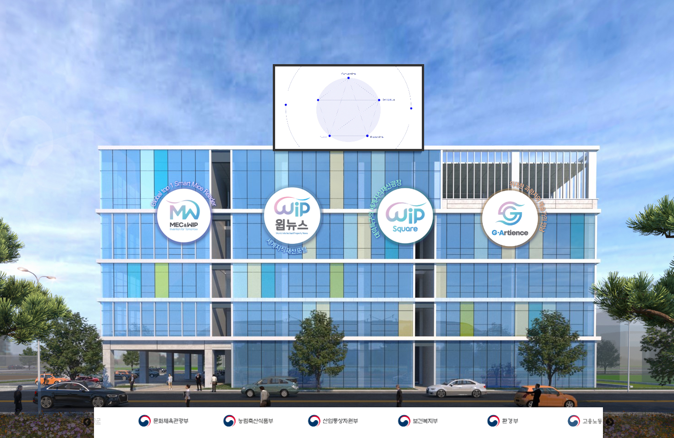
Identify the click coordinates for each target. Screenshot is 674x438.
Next (609, 422)
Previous (87, 422)
